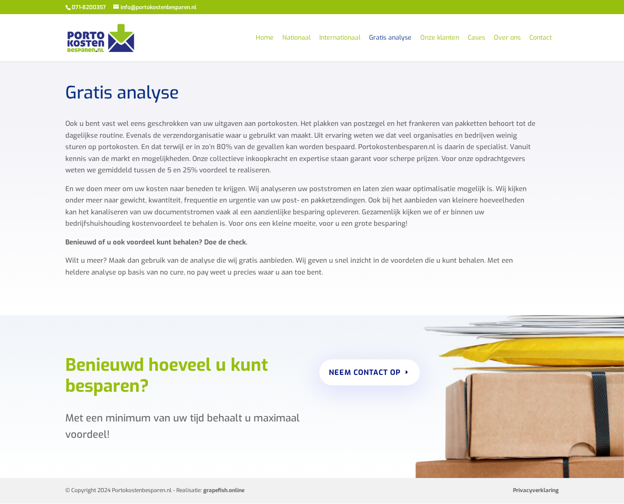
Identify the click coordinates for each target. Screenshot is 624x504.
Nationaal (296, 38)
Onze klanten (439, 38)
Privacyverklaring (536, 490)
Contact (540, 38)
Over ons (507, 38)
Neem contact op (365, 372)
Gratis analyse (390, 38)
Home (265, 38)
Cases (476, 38)
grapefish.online (223, 490)
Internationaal (339, 38)
